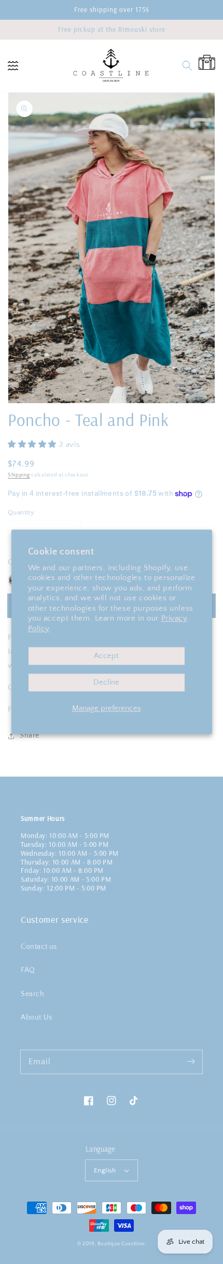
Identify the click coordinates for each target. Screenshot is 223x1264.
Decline (106, 682)
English (105, 1170)
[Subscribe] (190, 1061)
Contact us (39, 947)
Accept (106, 656)
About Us (36, 1017)
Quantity (21, 512)
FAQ (28, 970)
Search (33, 994)
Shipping (19, 475)
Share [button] (29, 735)
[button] (13, 65)
